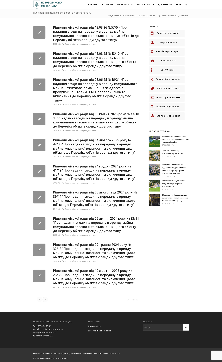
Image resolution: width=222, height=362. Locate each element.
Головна (117, 16)
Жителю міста (128, 16)
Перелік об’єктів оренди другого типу (80, 44)
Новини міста (94, 326)
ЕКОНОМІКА (141, 16)
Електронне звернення (99, 330)
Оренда (152, 16)
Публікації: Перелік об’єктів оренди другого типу (62, 12)
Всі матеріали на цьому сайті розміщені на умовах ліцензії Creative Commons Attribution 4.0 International (76, 353)
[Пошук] (186, 4)
